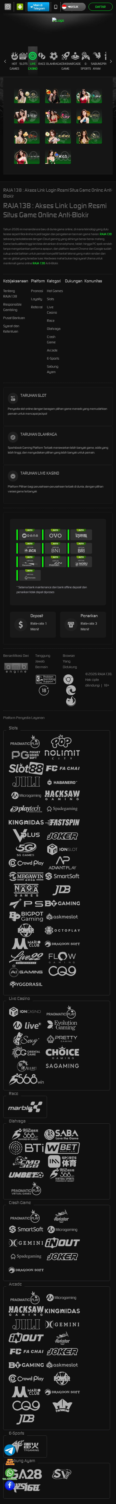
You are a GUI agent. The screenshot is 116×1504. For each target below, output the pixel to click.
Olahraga (53, 64)
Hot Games (14, 66)
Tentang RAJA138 (10, 294)
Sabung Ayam (96, 66)
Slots (23, 64)
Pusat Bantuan (14, 318)
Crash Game (65, 66)
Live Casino (32, 66)
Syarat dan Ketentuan (11, 329)
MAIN (16, 95)
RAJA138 (106, 234)
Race (41, 64)
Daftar (100, 7)
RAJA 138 (39, 263)
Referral (37, 307)
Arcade (75, 64)
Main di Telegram (39, 6)
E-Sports (86, 66)
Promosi (37, 291)
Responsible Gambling (12, 307)
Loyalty (36, 299)
